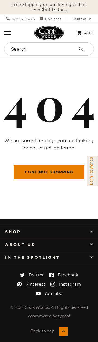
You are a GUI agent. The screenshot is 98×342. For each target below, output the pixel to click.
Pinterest (35, 284)
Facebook (68, 275)
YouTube (53, 293)
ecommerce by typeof (49, 316)
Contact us (82, 18)
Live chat (53, 18)
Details (59, 10)
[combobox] (36, 49)
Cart (89, 33)
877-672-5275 (23, 18)
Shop (13, 232)
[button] (7, 33)
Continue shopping (49, 172)
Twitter (36, 275)
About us (20, 244)
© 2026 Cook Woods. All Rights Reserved (49, 307)
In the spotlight (32, 257)
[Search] (81, 49)
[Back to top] (63, 331)
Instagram (70, 284)
